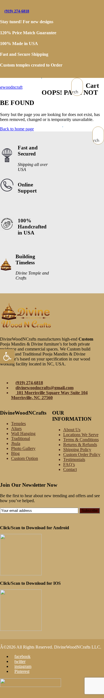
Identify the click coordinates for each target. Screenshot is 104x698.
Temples (18, 423)
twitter (20, 661)
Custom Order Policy (81, 454)
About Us (71, 429)
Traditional (20, 438)
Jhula (15, 443)
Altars (16, 428)
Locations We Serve (80, 434)
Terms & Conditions (81, 439)
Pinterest (21, 671)
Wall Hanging (23, 433)
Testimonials (74, 459)
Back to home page (17, 129)
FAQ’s (69, 464)
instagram (22, 666)
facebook (22, 656)
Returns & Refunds (80, 444)
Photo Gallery (23, 448)
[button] (7, 356)
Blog (15, 453)
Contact (70, 469)
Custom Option (24, 458)
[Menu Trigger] (96, 35)
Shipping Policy (77, 449)
